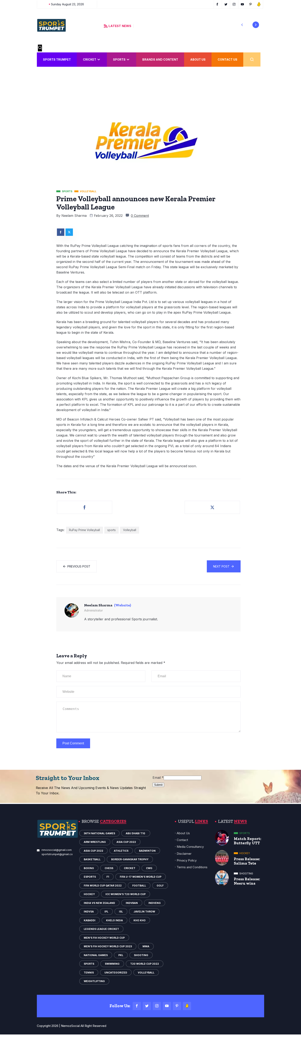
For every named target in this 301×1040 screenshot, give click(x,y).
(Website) (122, 605)
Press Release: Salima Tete (247, 861)
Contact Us (227, 59)
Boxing (89, 868)
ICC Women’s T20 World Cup (125, 894)
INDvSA (89, 911)
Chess (109, 868)
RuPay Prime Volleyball (84, 530)
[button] (242, 24)
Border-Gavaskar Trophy (129, 859)
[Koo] (187, 1006)
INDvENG (154, 902)
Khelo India (114, 920)
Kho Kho (140, 920)
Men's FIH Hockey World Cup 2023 (108, 946)
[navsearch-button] (40, 48)
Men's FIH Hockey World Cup (104, 937)
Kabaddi (89, 920)
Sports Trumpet (57, 59)
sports (111, 530)
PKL (120, 955)
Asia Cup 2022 (126, 841)
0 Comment (140, 216)
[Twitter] (147, 1006)
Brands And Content (160, 59)
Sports (119, 59)
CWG (149, 868)
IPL (106, 911)
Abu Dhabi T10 (136, 833)
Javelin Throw (144, 911)
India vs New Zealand (99, 902)
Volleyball (129, 530)
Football (139, 885)
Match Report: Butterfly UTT (247, 840)
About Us (198, 59)
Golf (160, 885)
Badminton (147, 850)
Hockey (89, 894)
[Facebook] (137, 1006)
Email (158, 777)
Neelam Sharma (74, 216)
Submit (158, 784)
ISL (121, 911)
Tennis (89, 972)
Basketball (92, 859)
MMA (146, 946)
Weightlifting (94, 981)
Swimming (112, 963)
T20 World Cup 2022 (144, 963)
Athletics (121, 850)
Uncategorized (115, 972)
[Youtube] (167, 1006)
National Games (96, 955)
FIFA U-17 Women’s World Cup (140, 876)
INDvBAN (132, 902)
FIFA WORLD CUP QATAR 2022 (103, 885)
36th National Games (99, 833)
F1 (107, 876)
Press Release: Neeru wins (247, 881)
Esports (90, 876)
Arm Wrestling (95, 841)
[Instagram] (157, 1006)
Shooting (141, 955)
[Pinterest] (177, 1006)
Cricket (89, 59)
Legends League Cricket (101, 928)
